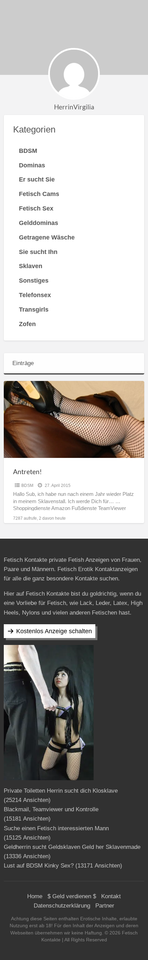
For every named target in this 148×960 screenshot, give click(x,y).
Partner (104, 905)
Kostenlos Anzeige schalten (54, 631)
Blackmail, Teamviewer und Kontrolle (51, 809)
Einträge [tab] (23, 363)
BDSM (27, 485)
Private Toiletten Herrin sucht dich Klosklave (61, 790)
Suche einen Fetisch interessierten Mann (56, 828)
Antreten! (27, 472)
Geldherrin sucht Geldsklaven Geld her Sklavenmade (72, 847)
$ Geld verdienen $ (71, 896)
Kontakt (111, 896)
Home (34, 896)
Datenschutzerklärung (62, 905)
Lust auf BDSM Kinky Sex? (39, 865)
